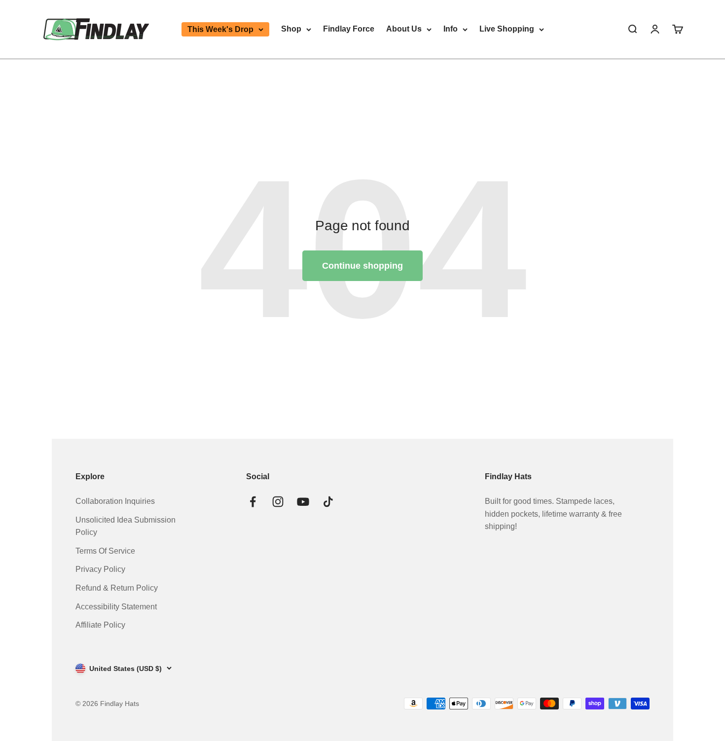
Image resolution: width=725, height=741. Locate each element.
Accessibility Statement (116, 606)
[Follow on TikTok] (328, 501)
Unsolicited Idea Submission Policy (125, 526)
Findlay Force (348, 29)
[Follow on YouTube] (303, 501)
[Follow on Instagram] (278, 501)
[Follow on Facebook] (252, 501)
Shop (291, 29)
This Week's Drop (220, 29)
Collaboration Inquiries (115, 501)
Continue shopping (362, 266)
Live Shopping (506, 29)
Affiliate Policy (100, 625)
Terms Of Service (105, 551)
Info (450, 29)
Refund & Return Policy (116, 588)
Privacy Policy (100, 569)
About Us (404, 29)
